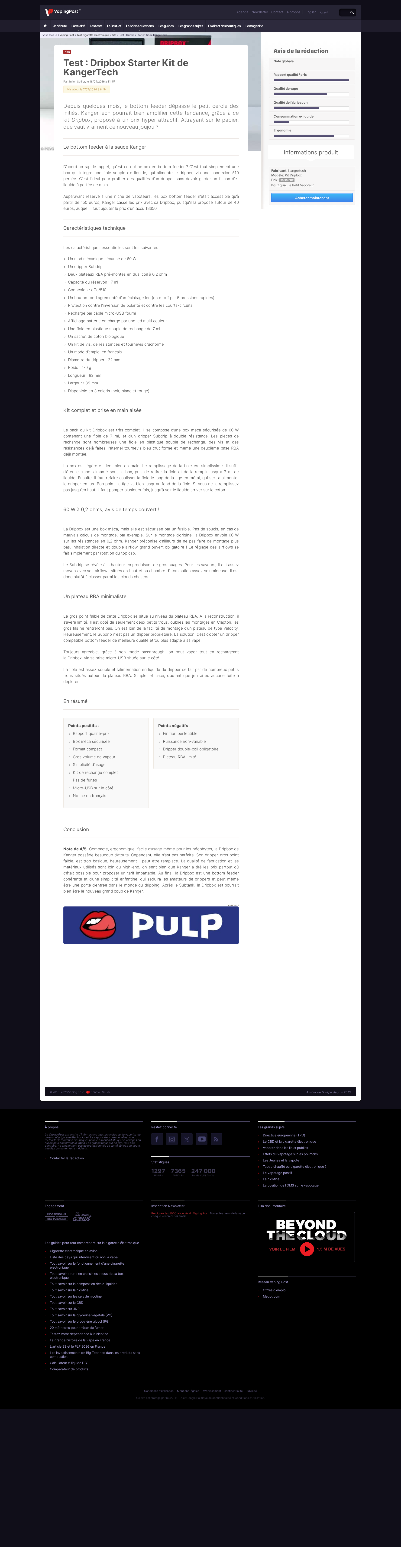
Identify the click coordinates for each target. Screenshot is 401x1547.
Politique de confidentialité (213, 1398)
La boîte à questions (140, 26)
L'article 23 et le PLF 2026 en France (77, 1346)
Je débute (60, 26)
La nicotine (271, 1179)
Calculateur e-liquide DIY (68, 1363)
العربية (324, 12)
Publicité (251, 1391)
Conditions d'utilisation (159, 1391)
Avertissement (212, 1391)
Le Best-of (114, 26)
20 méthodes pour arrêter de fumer (76, 1328)
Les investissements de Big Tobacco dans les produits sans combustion (95, 1355)
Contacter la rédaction (67, 1158)
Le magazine (254, 26)
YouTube (201, 1139)
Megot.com (271, 1296)
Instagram (172, 1139)
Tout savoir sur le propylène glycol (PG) (80, 1321)
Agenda (242, 12)
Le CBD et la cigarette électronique (289, 1141)
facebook (157, 1139)
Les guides (166, 26)
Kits (114, 35)
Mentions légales (188, 1391)
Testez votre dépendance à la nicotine (79, 1334)
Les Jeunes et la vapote (281, 1160)
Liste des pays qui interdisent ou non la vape (84, 1257)
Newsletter (260, 12)
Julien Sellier (76, 81)
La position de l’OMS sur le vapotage (291, 1185)
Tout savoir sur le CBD (66, 1303)
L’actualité (78, 26)
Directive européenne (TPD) (284, 1135)
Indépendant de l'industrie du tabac (57, 1216)
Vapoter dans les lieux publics (285, 1148)
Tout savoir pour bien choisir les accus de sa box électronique (87, 1275)
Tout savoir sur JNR (65, 1309)
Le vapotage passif (277, 1173)
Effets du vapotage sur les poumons (290, 1154)
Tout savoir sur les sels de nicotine (76, 1296)
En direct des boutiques (224, 26)
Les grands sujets (190, 26)
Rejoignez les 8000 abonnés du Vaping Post (179, 1213)
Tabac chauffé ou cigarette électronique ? (295, 1166)
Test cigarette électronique (93, 35)
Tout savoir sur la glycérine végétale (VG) (81, 1315)
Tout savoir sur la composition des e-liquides (83, 1284)
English (311, 12)
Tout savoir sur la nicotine (69, 1290)
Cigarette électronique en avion (73, 1251)
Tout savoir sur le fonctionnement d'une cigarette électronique (87, 1265)
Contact (277, 12)
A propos (293, 12)
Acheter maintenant (312, 198)
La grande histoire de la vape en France (80, 1340)
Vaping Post (82, 9)
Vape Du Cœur (82, 1216)
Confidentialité (233, 1391)
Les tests (96, 26)
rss (216, 1139)
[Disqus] (151, 1011)
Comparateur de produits (69, 1369)
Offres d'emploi (274, 1290)
